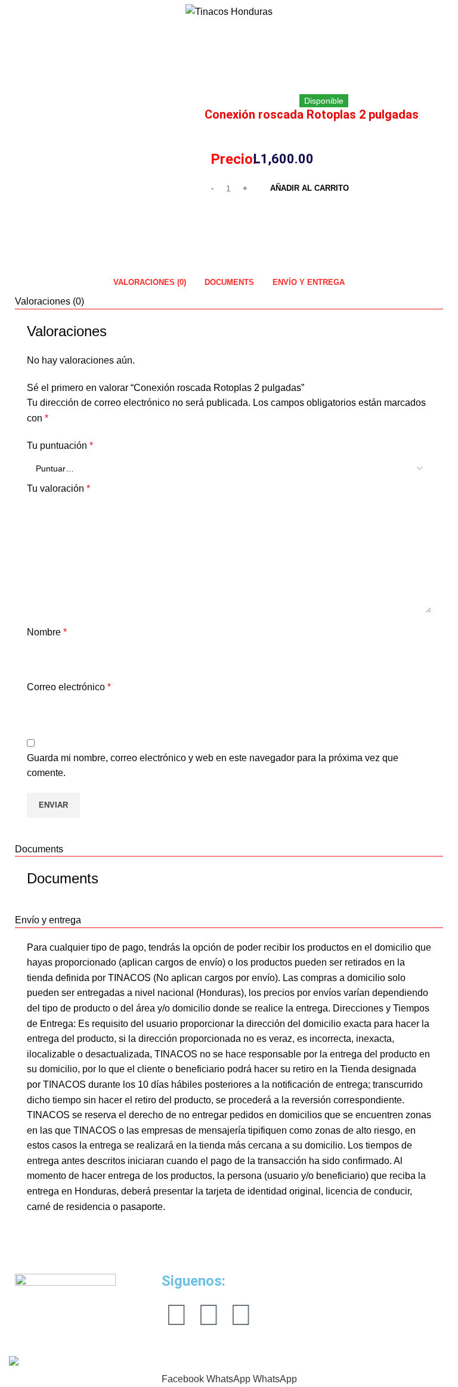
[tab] (149, 282)
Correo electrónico (69, 687)
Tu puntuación (60, 445)
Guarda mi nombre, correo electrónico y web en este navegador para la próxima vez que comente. (212, 765)
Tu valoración (58, 488)
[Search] (9, 12)
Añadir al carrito (309, 188)
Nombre (47, 632)
